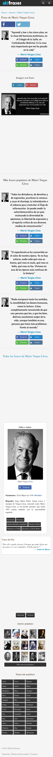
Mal (3, 718)
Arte (16, 718)
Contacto (34, 754)
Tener (28, 695)
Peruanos (20, 520)
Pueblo (17, 732)
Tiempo (29, 690)
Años (4, 723)
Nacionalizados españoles (17, 524)
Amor (16, 686)
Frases (4, 12)
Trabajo (29, 723)
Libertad (29, 704)
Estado (29, 728)
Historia (5, 728)
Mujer (16, 704)
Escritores (11, 520)
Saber (28, 714)
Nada (4, 686)
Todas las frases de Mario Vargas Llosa (25, 356)
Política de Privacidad (20, 754)
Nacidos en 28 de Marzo (31, 529)
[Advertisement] (26, 145)
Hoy (15, 728)
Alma (16, 723)
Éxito (16, 681)
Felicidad (29, 718)
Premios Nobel (34, 524)
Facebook (6, 754)
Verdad (5, 700)
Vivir (4, 709)
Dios (4, 695)
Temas (30, 615)
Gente (16, 695)
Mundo (29, 681)
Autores (12, 12)
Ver (3, 714)
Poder (4, 704)
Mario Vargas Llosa (26, 12)
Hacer (28, 686)
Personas (17, 709)
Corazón (17, 714)
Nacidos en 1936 (13, 529)
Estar (28, 700)
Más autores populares (25, 664)
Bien (16, 690)
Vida (4, 681)
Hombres (5, 690)
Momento (30, 732)
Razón (4, 732)
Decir (28, 709)
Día (15, 700)
